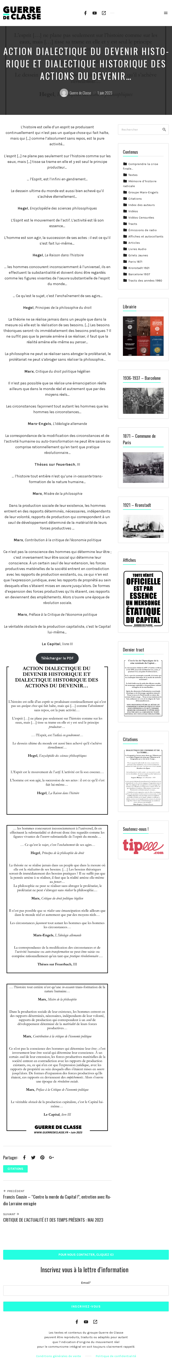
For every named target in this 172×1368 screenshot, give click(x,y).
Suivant (9, 1214)
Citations (15, 1169)
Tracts (132, 224)
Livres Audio (137, 249)
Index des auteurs (141, 205)
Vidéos (133, 211)
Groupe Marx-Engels (143, 192)
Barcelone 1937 (139, 274)
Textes (133, 175)
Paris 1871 (135, 261)
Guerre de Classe (80, 93)
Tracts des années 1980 (145, 280)
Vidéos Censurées (141, 217)
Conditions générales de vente (58, 1356)
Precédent (15, 1191)
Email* (86, 1283)
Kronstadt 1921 (139, 268)
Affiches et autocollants (145, 236)
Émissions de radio (142, 230)
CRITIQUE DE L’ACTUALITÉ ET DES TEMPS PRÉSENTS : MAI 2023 (53, 1219)
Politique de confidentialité (116, 1356)
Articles (134, 243)
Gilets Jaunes (138, 255)
